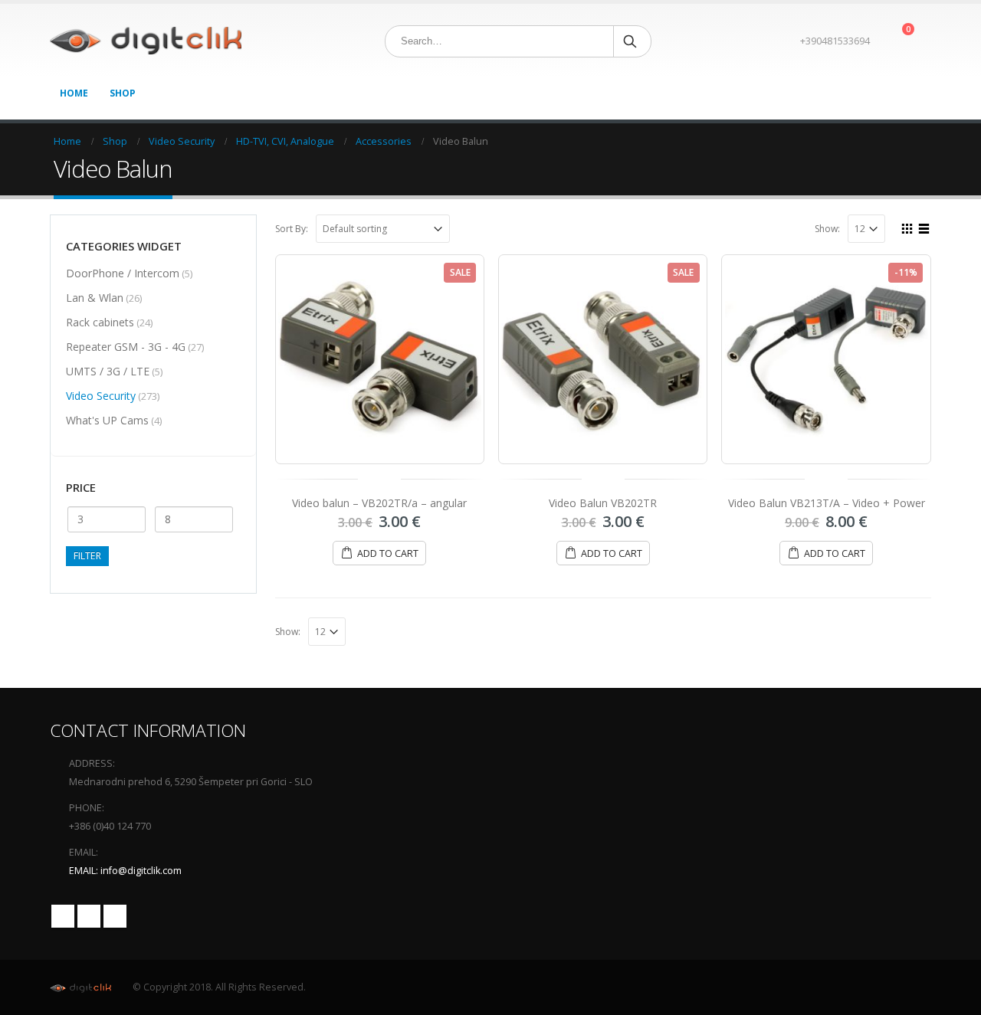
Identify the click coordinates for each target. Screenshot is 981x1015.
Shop (123, 93)
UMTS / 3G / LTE (107, 371)
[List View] (924, 227)
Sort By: (291, 228)
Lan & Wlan (94, 297)
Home (74, 93)
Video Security (101, 395)
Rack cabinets (100, 322)
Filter (87, 555)
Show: (827, 228)
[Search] (631, 41)
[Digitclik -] (145, 40)
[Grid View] (907, 227)
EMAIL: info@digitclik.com (125, 870)
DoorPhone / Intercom (122, 273)
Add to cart (387, 553)
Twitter (88, 916)
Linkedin (114, 916)
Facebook (62, 916)
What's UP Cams (107, 420)
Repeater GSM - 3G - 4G (125, 346)
